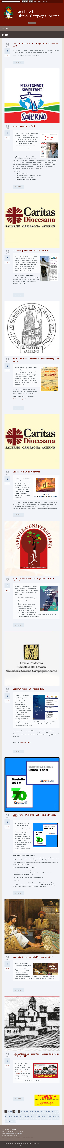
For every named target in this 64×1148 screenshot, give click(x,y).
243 (25, 1114)
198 (38, 1111)
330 (50, 1116)
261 (42, 1114)
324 (44, 1116)
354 (17, 1119)
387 (47, 1119)
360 (22, 1119)
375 (36, 1119)
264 (44, 1114)
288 (11, 1116)
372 (33, 1119)
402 (6, 1121)
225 (9, 1114)
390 (50, 1119)
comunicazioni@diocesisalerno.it (14, 1133)
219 (57, 1111)
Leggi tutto (17, 62)
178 (16, 1111)
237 (20, 1114)
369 (31, 1119)
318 (39, 1116)
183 (24, 1111)
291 (14, 1116)
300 (22, 1116)
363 (25, 1119)
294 (17, 1116)
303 (25, 1116)
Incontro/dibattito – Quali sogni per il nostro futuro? (33, 579)
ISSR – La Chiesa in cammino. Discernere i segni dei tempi (36, 359)
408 (11, 1121)
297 (20, 1116)
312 (33, 1116)
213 (52, 1111)
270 (50, 1114)
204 (43, 1111)
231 (14, 1114)
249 (31, 1114)
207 (46, 1111)
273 (53, 1114)
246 (28, 1114)
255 (36, 1114)
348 (11, 1119)
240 (22, 1114)
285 (9, 1116)
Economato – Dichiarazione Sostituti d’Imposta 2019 (34, 815)
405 (9, 1121)
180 (21, 1111)
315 (36, 1116)
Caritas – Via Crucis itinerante (26, 471)
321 (42, 1116)
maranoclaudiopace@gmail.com (26, 179)
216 (54, 1111)
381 (42, 1119)
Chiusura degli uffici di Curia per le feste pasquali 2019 (35, 44)
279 (58, 1114)
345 (9, 1119)
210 (49, 1111)
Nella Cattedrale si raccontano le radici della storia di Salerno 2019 (36, 1054)
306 (28, 1116)
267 (47, 1114)
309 (31, 1116)
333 (53, 1116)
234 (17, 1114)
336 (55, 1116)
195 (35, 1111)
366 (28, 1119)
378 (39, 1119)
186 (27, 1111)
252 (33, 1114)
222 (6, 1114)
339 (58, 1116)
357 (20, 1119)
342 (6, 1119)
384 (44, 1119)
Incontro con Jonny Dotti (24, 126)
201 (41, 1111)
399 (58, 1119)
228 (11, 1114)
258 (39, 1114)
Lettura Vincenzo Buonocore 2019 (28, 688)
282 (6, 1116)
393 (53, 1119)
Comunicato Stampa (25, 742)
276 (55, 1114)
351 (14, 1119)
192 (32, 1111)
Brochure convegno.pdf (19, 399)
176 (11, 1111)
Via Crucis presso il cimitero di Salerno (30, 250)
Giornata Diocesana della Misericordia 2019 (33, 956)
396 (55, 1119)
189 (30, 1111)
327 (47, 1116)
